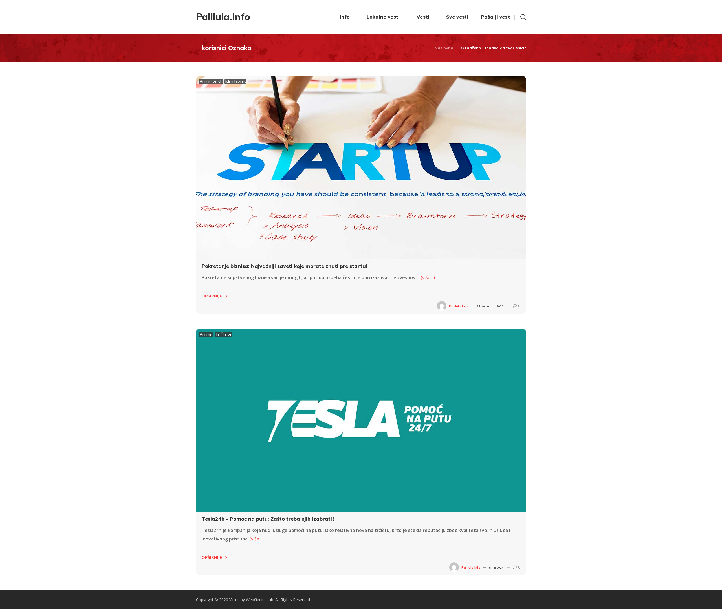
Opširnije (212, 296)
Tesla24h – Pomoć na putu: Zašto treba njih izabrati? (268, 519)
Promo (206, 334)
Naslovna (444, 47)
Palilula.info (458, 306)
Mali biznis (235, 81)
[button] (523, 17)
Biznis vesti (211, 81)
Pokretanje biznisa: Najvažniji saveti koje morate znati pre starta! (284, 266)
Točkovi (223, 334)
